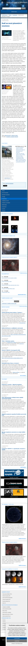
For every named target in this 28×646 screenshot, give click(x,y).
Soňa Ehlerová (4, 326)
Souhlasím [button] (17, 638)
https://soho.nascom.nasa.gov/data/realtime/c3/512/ (12, 358)
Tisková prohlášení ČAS (7, 594)
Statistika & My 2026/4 (11, 342)
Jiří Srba (3, 430)
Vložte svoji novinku (23, 306)
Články (10, 15)
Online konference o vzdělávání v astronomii (12, 328)
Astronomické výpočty (7, 608)
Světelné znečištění (6, 202)
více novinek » (23, 375)
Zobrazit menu (14, 11)
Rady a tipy (5, 610)
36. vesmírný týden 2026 (8, 504)
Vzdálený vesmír (5, 200)
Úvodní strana (4, 15)
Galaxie (4, 621)
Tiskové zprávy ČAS (6, 595)
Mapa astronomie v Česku (8, 614)
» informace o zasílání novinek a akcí (9, 303)
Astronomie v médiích (7, 612)
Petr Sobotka (4, 396)
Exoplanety (15, 15)
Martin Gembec (4, 311)
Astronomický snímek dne (8, 235)
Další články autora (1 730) (20, 146)
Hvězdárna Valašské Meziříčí (12, 136)
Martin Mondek (4, 383)
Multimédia (4, 204)
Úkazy (3, 190)
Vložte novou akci (23, 273)
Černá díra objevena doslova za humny (20, 148)
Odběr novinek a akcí (7, 298)
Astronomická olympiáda (7, 597)
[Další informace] (14, 514)
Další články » (23, 467)
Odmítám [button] (17, 641)
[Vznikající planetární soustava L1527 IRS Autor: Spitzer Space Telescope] (7, 33)
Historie (3, 210)
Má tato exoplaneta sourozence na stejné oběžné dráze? (13, 432)
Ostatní (3, 208)
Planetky (4, 623)
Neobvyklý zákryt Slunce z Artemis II (10, 363)
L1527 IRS (7, 183)
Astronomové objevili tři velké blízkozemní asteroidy (20, 151)
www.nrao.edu (8, 135)
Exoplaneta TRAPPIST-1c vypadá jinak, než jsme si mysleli (13, 449)
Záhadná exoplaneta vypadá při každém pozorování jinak (14, 415)
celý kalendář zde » (22, 294)
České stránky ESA (6, 601)
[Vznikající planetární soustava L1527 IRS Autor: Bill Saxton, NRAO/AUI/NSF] (7, 89)
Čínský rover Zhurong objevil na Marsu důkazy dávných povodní (20, 155)
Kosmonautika (5, 192)
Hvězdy (3, 196)
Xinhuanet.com (22, 322)
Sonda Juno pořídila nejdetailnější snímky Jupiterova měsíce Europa (20, 158)
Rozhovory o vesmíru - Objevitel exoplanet (12, 384)
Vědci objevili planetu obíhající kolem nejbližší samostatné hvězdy (12, 398)
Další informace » (22, 538)
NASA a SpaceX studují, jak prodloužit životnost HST (21, 161)
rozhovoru (21, 343)
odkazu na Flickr (16, 372)
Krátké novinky (6, 307)
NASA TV (4, 603)
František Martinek (5, 20)
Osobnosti (4, 206)
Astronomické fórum (7, 616)
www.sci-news (15, 135)
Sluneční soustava (6, 194)
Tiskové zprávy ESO (6, 599)
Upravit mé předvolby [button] (16, 643)
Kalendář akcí (5, 273)
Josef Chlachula (4, 339)
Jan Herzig (4, 412)
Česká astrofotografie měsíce (9, 257)
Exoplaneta (11, 183)
